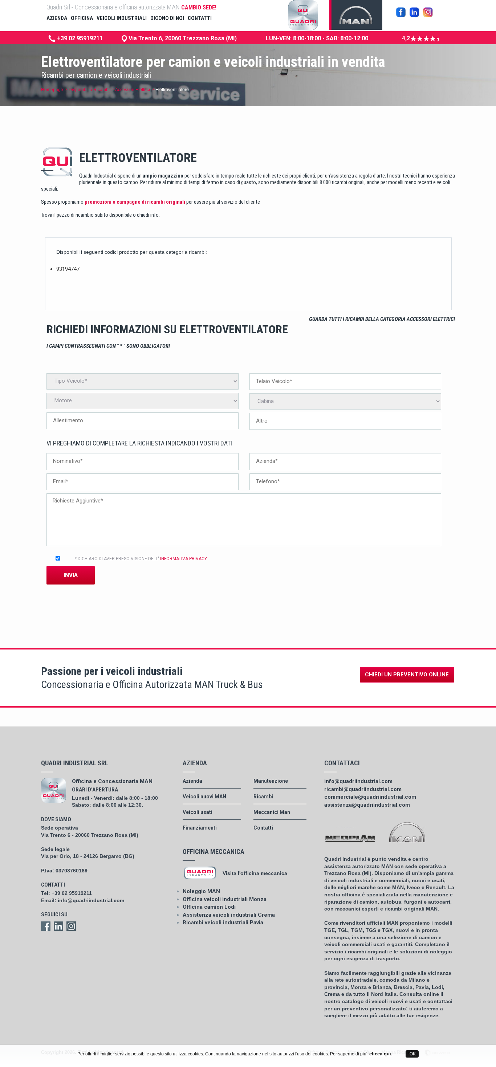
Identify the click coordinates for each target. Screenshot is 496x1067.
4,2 (406, 38)
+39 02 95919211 (79, 38)
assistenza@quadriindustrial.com (367, 805)
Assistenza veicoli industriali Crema (229, 915)
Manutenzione (270, 781)
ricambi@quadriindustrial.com (363, 789)
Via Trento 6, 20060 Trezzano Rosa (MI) (182, 38)
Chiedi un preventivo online (407, 674)
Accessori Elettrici (132, 89)
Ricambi (263, 796)
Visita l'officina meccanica (255, 873)
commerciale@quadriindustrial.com (370, 797)
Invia (71, 575)
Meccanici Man (271, 812)
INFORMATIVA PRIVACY (183, 558)
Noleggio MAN (201, 891)
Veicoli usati (197, 812)
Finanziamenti (200, 828)
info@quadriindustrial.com (91, 900)
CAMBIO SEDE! (198, 7)
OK (412, 1053)
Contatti (263, 828)
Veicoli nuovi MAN (204, 796)
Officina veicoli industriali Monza (225, 899)
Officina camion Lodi (209, 907)
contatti (200, 18)
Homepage (52, 89)
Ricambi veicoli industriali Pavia (223, 922)
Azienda (192, 781)
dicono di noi (167, 18)
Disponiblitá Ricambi (89, 89)
